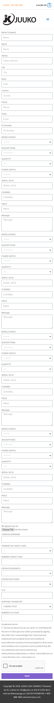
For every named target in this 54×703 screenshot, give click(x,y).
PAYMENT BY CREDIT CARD (13, 546)
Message (5, 215)
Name (4, 44)
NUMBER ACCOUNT (10, 612)
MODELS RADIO (8, 137)
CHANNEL (6, 192)
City (3, 67)
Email (3, 114)
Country (5, 90)
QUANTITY (6, 159)
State (3, 79)
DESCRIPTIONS (8, 148)
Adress (4, 56)
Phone (4, 102)
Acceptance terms (9, 624)
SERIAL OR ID (7, 180)
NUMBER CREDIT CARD (11, 557)
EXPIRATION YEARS (10, 579)
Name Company (8, 32)
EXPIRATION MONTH (10, 568)
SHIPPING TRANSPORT (11, 602)
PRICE (4, 204)
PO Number (6, 125)
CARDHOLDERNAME (10, 534)
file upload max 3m (9, 526)
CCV (3, 590)
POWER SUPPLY (8, 170)
